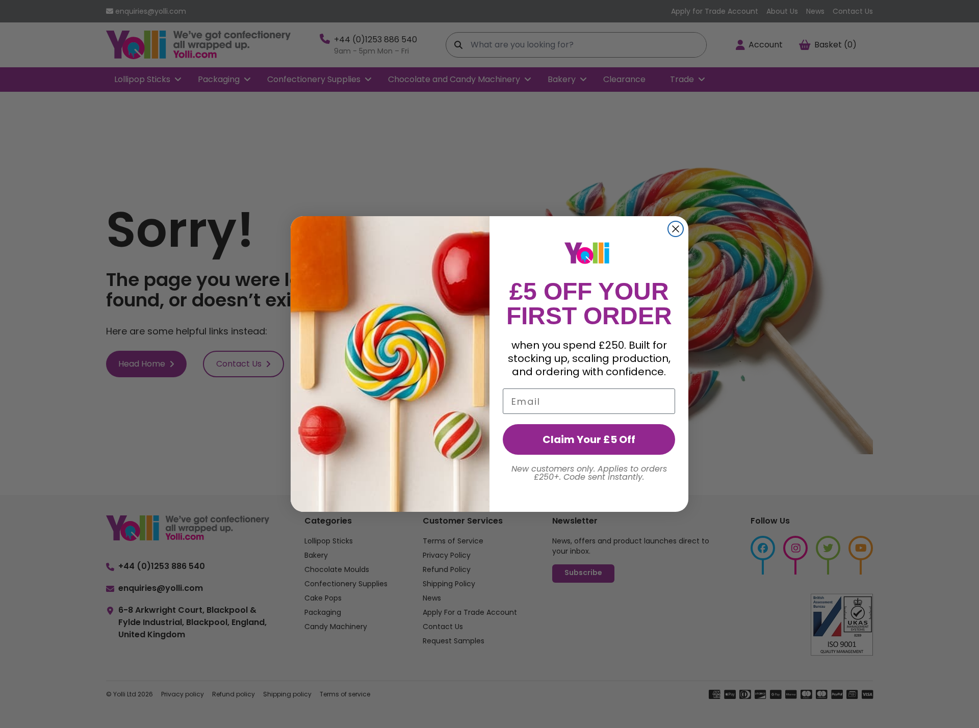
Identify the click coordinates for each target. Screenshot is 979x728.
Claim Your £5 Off (589, 439)
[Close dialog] (675, 229)
